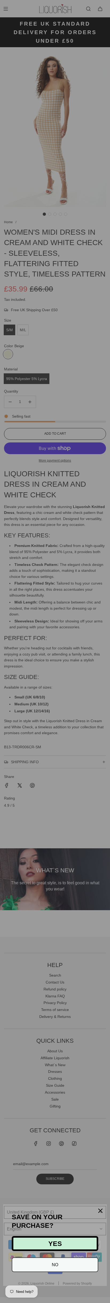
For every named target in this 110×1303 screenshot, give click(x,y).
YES (55, 1243)
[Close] (100, 1210)
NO (55, 1264)
